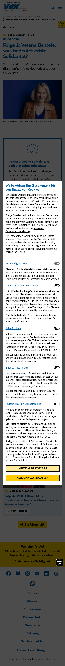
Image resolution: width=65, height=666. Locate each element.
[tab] (30, 263)
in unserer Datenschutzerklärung (25, 229)
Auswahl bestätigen (32, 468)
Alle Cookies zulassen (32, 477)
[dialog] (32, 333)
